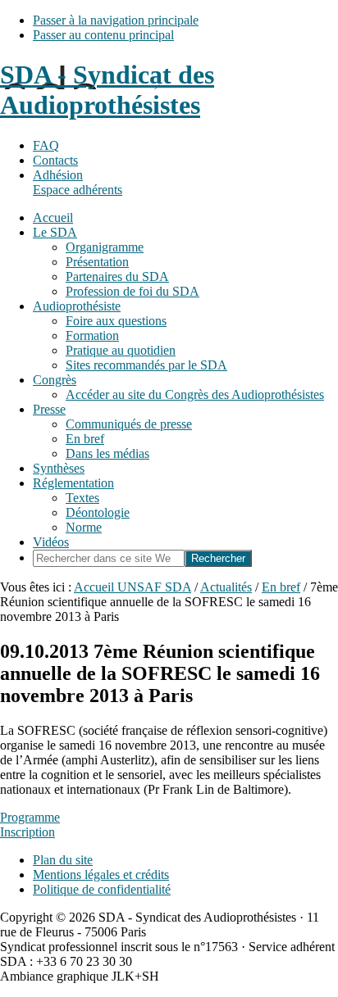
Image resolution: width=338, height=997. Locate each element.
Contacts (55, 160)
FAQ (46, 145)
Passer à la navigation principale (116, 20)
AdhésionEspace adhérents (77, 182)
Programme (30, 817)
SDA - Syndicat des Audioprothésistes (107, 90)
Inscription (27, 832)
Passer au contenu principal (103, 35)
